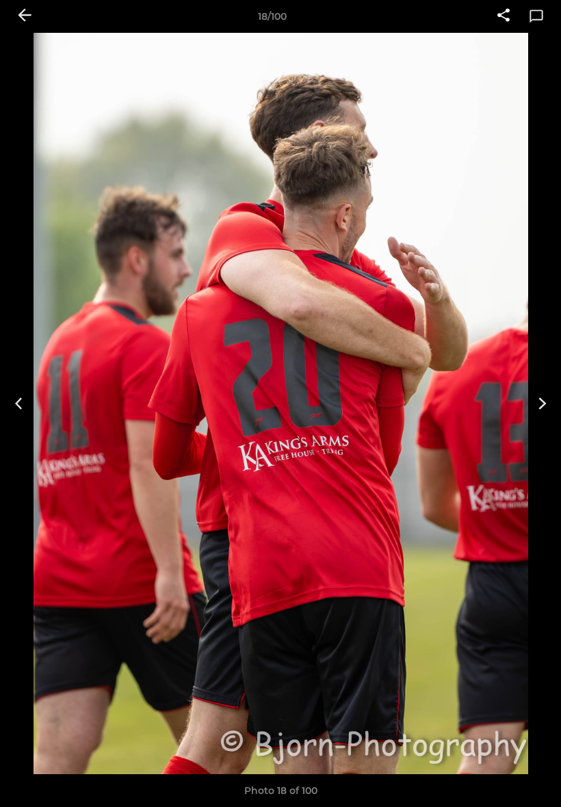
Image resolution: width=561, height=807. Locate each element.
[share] (503, 16)
